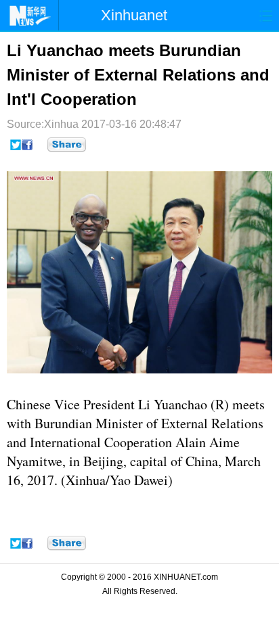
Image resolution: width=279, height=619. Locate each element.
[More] (66, 144)
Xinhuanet (134, 15)
